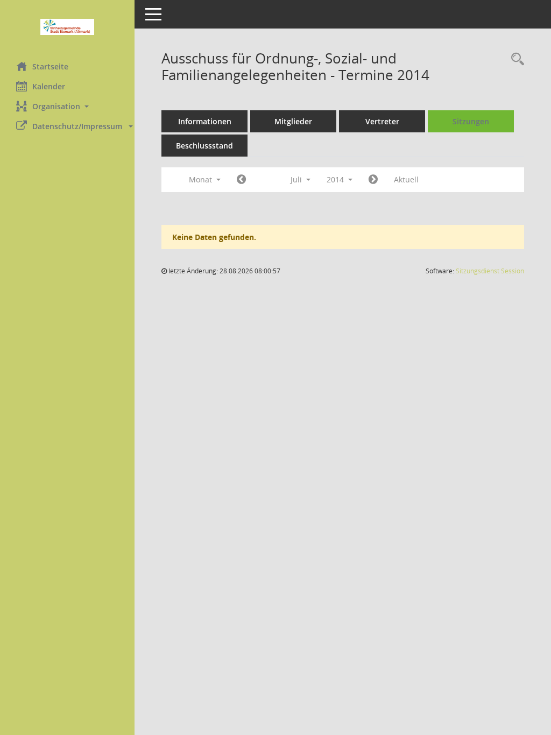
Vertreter (382, 121)
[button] (67, 106)
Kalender (48, 86)
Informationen (204, 121)
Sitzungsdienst (490, 270)
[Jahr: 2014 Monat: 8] (373, 179)
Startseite (50, 66)
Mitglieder (293, 121)
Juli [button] (297, 179)
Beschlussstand (204, 145)
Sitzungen (471, 121)
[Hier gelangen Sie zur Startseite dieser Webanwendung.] (67, 27)
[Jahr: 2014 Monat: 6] (241, 179)
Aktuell (406, 179)
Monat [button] (201, 179)
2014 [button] (336, 179)
